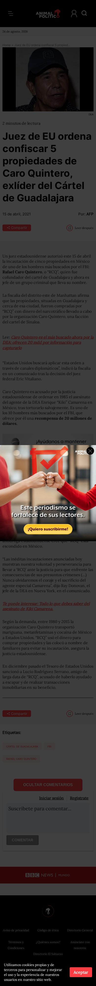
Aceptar (81, 972)
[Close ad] (90, 451)
